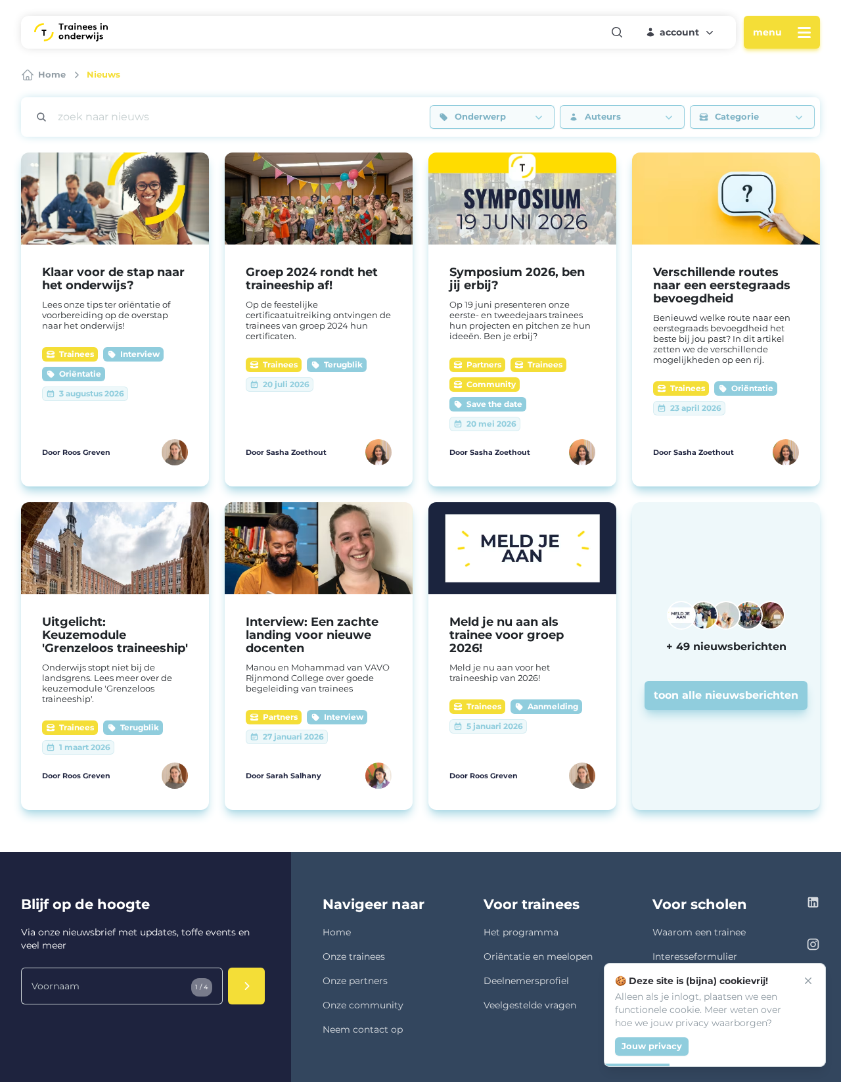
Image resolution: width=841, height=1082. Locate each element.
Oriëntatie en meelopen (538, 956)
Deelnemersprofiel (526, 981)
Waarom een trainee (699, 932)
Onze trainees (354, 956)
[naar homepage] (71, 32)
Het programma (521, 932)
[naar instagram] (813, 946)
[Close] (808, 980)
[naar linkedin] (813, 904)
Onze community (363, 1005)
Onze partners (355, 981)
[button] (681, 32)
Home (337, 932)
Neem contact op (363, 1029)
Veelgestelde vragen (530, 1005)
